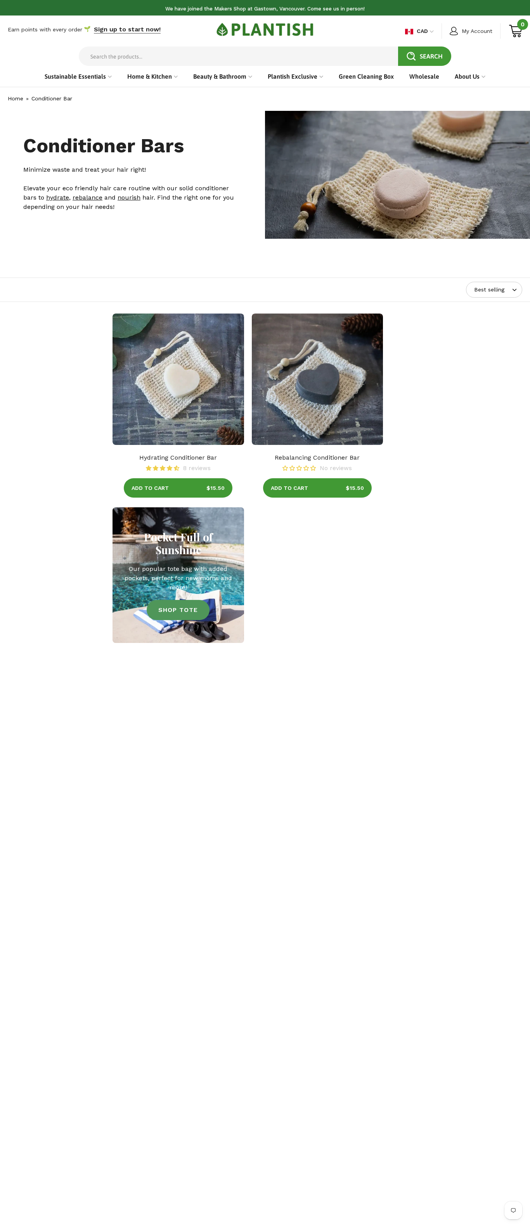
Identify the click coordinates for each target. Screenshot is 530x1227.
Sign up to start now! (127, 29)
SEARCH (431, 56)
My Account (477, 31)
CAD (422, 31)
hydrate (57, 197)
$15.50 (215, 488)
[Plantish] (265, 29)
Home (15, 98)
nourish (129, 197)
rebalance (87, 197)
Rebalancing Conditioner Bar (317, 457)
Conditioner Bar (51, 98)
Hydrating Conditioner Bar (178, 457)
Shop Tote (178, 610)
